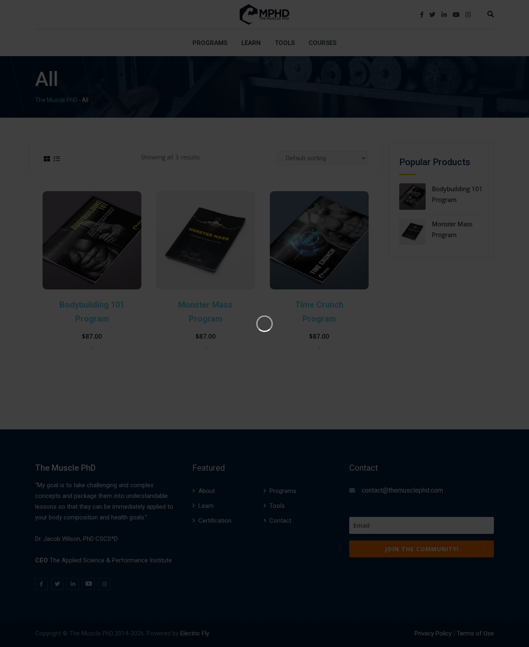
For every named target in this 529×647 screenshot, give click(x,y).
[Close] (428, 104)
